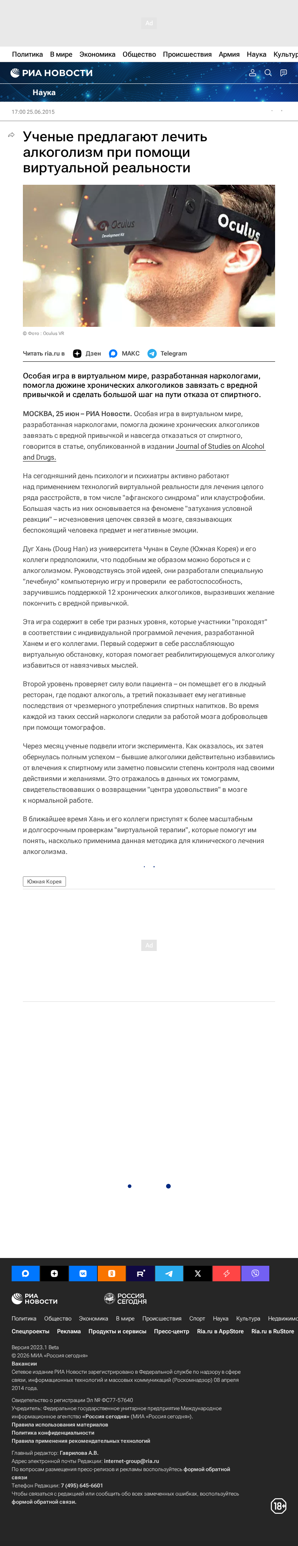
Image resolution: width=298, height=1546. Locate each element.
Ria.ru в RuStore (272, 1331)
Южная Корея (44, 881)
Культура (248, 1318)
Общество (57, 1318)
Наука (221, 1318)
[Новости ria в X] (198, 1273)
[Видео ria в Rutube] (140, 1273)
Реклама (69, 1331)
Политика (24, 1318)
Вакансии (24, 1363)
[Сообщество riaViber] (255, 1273)
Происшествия (162, 1318)
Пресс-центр (171, 1331)
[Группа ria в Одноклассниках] (112, 1273)
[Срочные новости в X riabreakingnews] (227, 1273)
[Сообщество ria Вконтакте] (83, 1273)
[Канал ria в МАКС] (26, 1273)
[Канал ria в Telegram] (169, 1273)
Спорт (197, 1318)
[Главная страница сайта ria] (50, 73)
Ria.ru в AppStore (220, 1331)
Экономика (93, 1318)
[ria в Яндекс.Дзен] (54, 1273)
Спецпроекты (30, 1331)
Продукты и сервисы (117, 1331)
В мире (125, 1318)
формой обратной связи (43, 1502)
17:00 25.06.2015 (33, 112)
